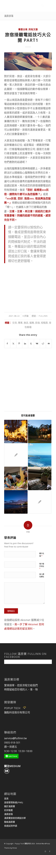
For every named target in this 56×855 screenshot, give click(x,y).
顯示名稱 (41, 554)
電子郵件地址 (41, 566)
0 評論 (26, 315)
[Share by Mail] (49, 343)
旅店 (26, 322)
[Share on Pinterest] (19, 343)
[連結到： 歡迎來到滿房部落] (16, 431)
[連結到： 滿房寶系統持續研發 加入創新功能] (16, 455)
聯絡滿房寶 (9, 821)
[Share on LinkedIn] (25, 343)
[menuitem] (41, 6)
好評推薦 (8, 810)
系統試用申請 (10, 825)
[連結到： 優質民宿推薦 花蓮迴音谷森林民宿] (39, 431)
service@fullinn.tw (15, 738)
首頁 (6, 798)
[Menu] (48, 6)
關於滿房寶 (9, 806)
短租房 (44, 322)
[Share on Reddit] (43, 343)
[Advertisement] (28, 286)
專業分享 (22, 29)
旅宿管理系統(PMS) (13, 802)
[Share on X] (13, 343)
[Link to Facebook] (50, 851)
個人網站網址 (41, 575)
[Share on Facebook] (7, 343)
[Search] (41, 6)
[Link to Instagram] (45, 851)
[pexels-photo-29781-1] (28, 61)
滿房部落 (8, 15)
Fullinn (43, 315)
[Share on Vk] (37, 343)
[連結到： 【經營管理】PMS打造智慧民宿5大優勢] (39, 502)
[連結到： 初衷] (39, 455)
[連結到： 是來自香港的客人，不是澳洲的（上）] (16, 502)
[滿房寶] (23, 6)
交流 (14, 322)
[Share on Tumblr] (31, 343)
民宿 (37, 322)
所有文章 (33, 29)
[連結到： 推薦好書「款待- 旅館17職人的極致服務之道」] (39, 478)
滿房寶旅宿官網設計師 (15, 817)
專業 (20, 322)
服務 (31, 322)
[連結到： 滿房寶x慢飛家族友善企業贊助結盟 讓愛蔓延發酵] (16, 478)
